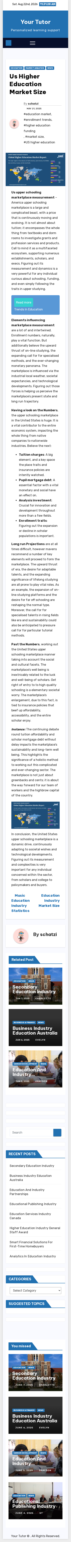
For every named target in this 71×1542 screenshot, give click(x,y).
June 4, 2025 (24, 1513)
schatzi (33, 103)
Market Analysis (35, 68)
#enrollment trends (37, 120)
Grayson (41, 1081)
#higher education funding (37, 128)
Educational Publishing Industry (33, 1204)
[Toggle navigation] (32, 43)
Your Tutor (36, 21)
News (50, 68)
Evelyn (40, 1040)
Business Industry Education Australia (34, 1030)
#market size (34, 136)
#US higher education (39, 142)
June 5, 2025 (24, 1470)
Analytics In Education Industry (33, 1256)
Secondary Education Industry (34, 989)
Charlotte (43, 998)
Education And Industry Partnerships (29, 1074)
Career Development (25, 1064)
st (41, 1513)
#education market (37, 114)
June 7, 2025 (24, 1385)
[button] (55, 43)
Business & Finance (24, 1022)
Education (16, 68)
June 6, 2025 (24, 1427)
